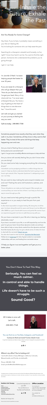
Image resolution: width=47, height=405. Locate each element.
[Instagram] (23, 345)
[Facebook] (25, 345)
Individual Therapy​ (4, 387)
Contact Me (3, 392)
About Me (3, 391)
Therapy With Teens (5, 390)
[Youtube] (21, 345)
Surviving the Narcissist (32, 234)
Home (2, 385)
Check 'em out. (22, 232)
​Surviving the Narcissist (5, 388)
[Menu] (45, 1)
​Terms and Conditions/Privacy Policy (8, 394)
